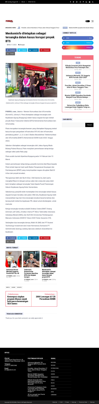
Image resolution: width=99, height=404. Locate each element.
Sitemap (92, 402)
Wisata (53, 382)
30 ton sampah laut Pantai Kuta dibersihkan (36, 395)
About (23, 2)
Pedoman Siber (83, 402)
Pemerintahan (54, 377)
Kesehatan (53, 388)
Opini (78, 62)
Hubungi (74, 402)
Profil (61, 402)
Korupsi (22, 44)
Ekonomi (53, 365)
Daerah (53, 374)
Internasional (55, 368)
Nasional (53, 362)
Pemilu (53, 379)
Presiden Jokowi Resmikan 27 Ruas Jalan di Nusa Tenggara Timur (32, 27)
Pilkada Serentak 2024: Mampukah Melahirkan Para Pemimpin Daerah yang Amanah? (37, 382)
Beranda (55, 402)
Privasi (67, 402)
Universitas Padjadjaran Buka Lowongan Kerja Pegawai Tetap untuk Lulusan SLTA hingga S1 (37, 389)
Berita (57, 27)
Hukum (13, 287)
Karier (78, 102)
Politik (53, 371)
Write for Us (31, 2)
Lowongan (53, 394)
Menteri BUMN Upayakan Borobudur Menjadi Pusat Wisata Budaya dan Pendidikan (38, 375)
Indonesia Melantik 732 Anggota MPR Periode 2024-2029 (37, 364)
